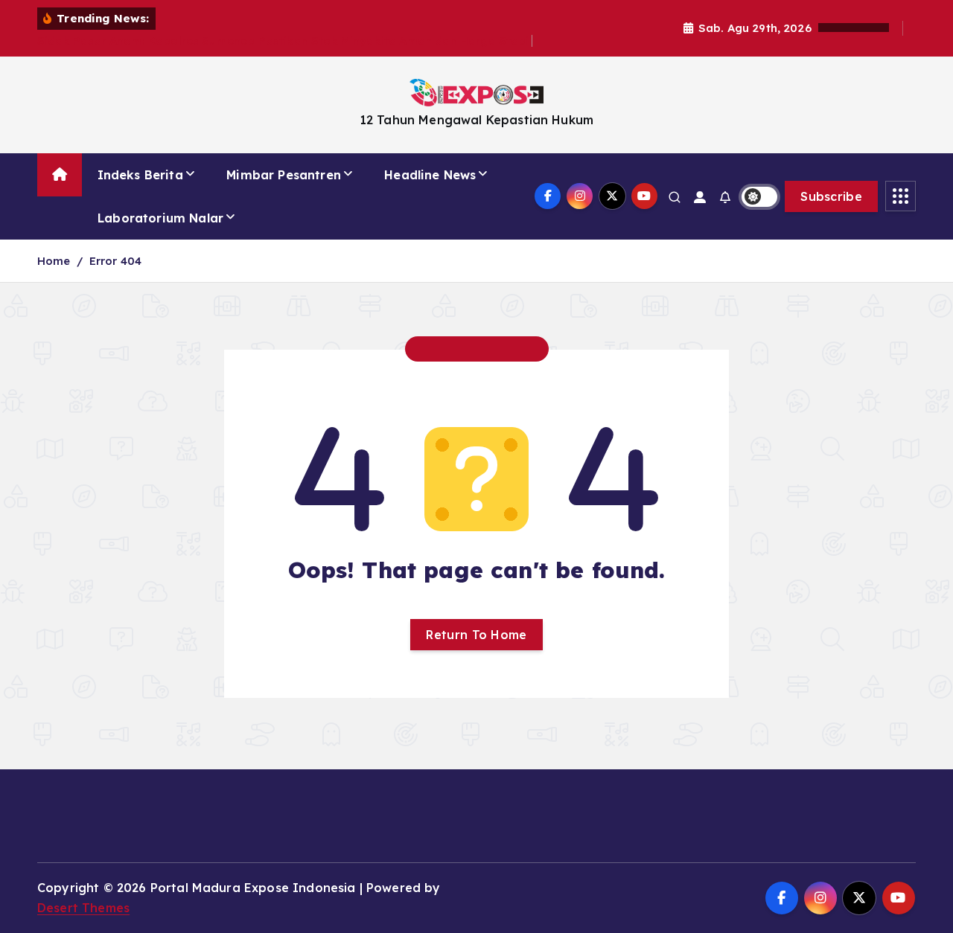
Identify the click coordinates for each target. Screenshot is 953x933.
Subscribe (831, 196)
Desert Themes (83, 907)
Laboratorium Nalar (160, 218)
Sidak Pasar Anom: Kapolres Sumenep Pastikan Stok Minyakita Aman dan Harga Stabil (284, 40)
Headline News (430, 174)
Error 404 (115, 261)
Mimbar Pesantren (283, 174)
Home (54, 261)
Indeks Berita (140, 174)
